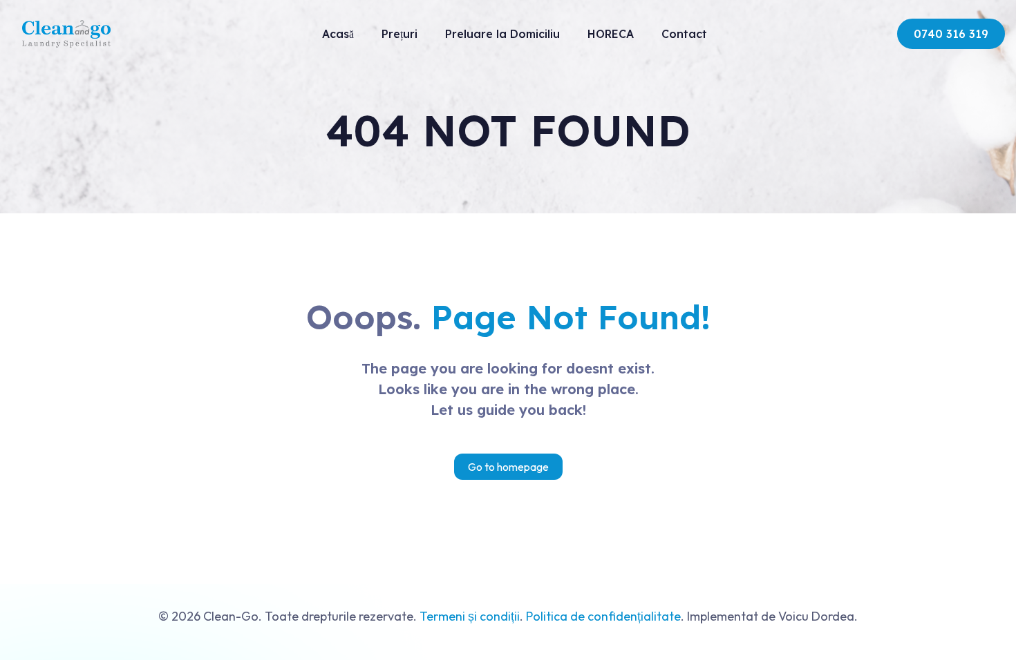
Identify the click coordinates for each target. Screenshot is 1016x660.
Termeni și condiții (470, 616)
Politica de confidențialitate (603, 616)
